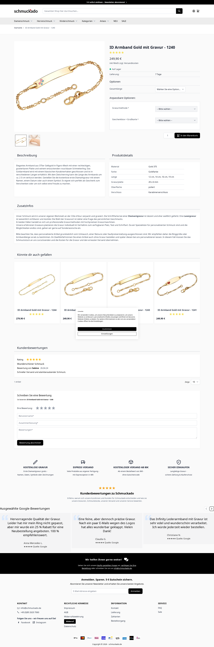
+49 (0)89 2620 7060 (30, 612)
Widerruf (70, 621)
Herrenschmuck (44, 21)
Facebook (25, 622)
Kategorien (87, 21)
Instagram (41, 622)
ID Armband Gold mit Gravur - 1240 (40, 28)
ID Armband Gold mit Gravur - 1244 (36, 309)
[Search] (179, 11)
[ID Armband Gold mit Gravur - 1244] (37, 285)
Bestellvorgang (118, 620)
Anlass (103, 21)
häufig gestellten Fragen (107, 565)
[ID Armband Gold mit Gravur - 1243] (130, 285)
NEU (116, 21)
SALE (124, 21)
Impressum (69, 608)
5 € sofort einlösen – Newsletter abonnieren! (106, 2)
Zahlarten (115, 616)
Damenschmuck (21, 21)
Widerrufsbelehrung (73, 616)
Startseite (18, 28)
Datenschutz (70, 626)
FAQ (160, 608)
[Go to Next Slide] (212, 508)
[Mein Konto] (194, 11)
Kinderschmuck (67, 21)
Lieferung (115, 612)
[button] (155, 52)
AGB (66, 612)
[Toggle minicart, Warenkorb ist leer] (198, 11)
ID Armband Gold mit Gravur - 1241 (177, 309)
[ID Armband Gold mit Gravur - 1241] (177, 285)
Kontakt (115, 608)
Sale (160, 612)
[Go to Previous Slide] (206, 508)
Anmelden (135, 591)
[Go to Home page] (26, 11)
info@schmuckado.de (123, 568)
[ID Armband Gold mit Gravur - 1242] (84, 285)
